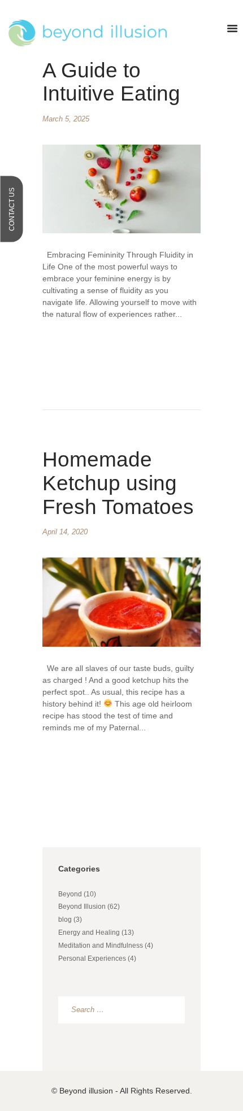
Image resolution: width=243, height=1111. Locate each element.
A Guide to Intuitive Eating (111, 82)
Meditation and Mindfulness (100, 945)
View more (98, 352)
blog (65, 919)
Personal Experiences (92, 958)
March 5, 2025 (65, 119)
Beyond (70, 894)
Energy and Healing (89, 932)
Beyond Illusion (82, 906)
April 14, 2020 (65, 532)
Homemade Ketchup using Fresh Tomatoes (118, 483)
